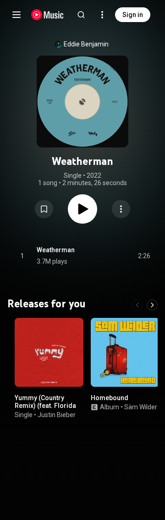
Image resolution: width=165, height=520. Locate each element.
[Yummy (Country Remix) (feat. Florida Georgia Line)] (49, 352)
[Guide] (16, 14)
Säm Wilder (140, 407)
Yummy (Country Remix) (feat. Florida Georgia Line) (45, 405)
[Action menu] (121, 209)
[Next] (152, 305)
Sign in (132, 14)
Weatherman (56, 250)
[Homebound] (125, 352)
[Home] (47, 14)
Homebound (109, 397)
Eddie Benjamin (86, 44)
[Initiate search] (81, 14)
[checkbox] (143, 255)
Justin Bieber (57, 414)
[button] (44, 209)
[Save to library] (44, 209)
